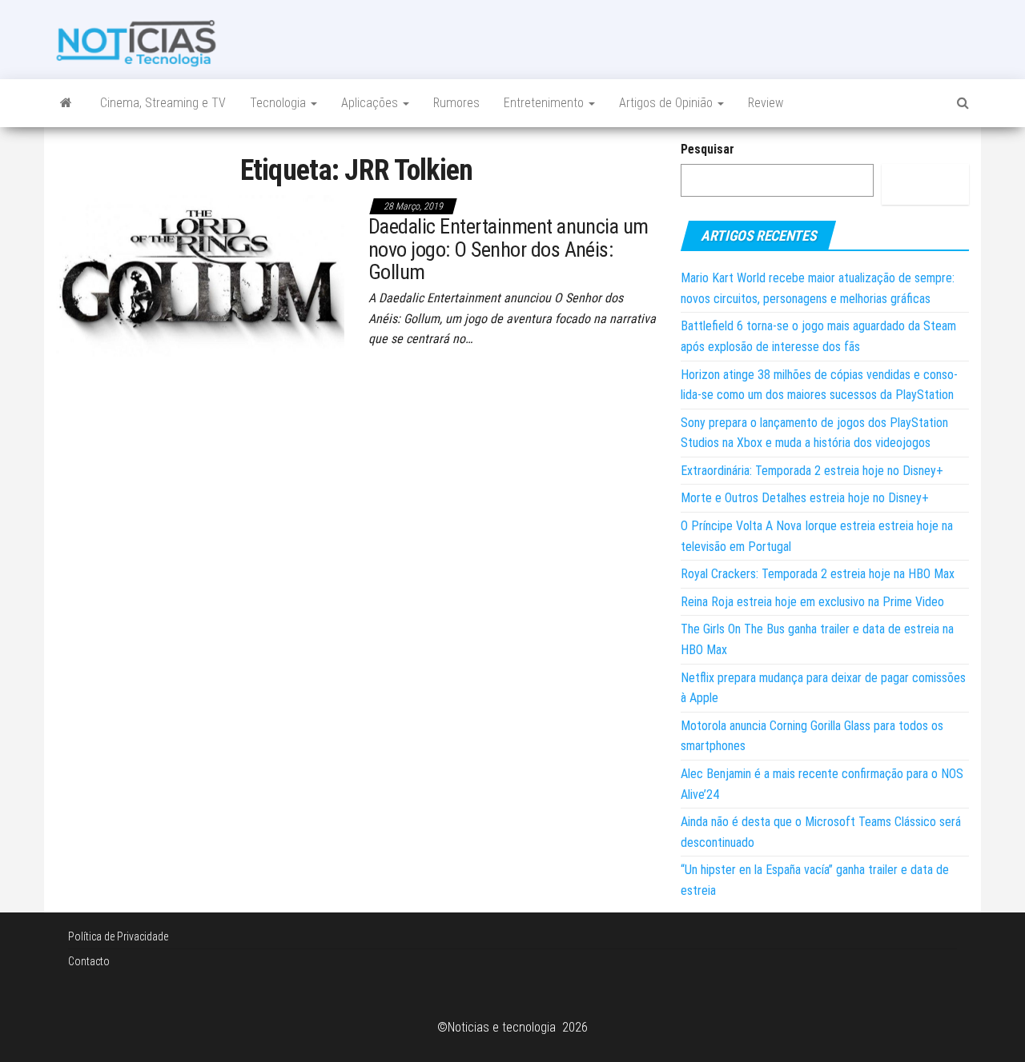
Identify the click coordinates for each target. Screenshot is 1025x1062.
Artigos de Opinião (667, 102)
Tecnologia (279, 102)
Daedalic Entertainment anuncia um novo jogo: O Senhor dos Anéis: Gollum (508, 249)
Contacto (89, 961)
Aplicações (371, 102)
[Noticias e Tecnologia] (66, 103)
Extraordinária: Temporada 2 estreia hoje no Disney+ (812, 470)
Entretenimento (545, 102)
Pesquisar (707, 149)
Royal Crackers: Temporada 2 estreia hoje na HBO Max (818, 573)
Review (765, 102)
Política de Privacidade (118, 936)
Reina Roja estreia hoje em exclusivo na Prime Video (812, 601)
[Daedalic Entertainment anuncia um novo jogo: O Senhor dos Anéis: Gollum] (200, 274)
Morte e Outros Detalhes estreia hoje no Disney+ (805, 497)
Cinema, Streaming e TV (163, 102)
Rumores (456, 102)
